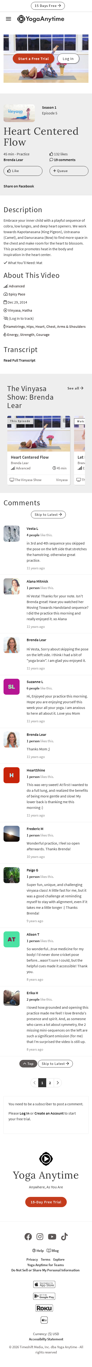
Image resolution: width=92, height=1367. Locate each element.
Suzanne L (35, 681)
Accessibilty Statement (46, 1339)
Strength (27, 334)
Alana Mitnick (37, 581)
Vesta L (32, 528)
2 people (33, 999)
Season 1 (49, 107)
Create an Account (49, 1113)
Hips (30, 326)
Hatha (27, 310)
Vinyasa (14, 310)
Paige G (32, 870)
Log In (24, 1113)
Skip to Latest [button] (47, 514)
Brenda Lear (13, 159)
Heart (40, 326)
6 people (33, 688)
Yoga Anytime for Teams (45, 1265)
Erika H (32, 992)
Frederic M (35, 828)
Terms (45, 1259)
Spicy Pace (16, 294)
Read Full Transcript (19, 360)
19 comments (64, 159)
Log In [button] (68, 58)
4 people (33, 535)
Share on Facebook (19, 186)
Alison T (33, 934)
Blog (55, 1250)
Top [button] (29, 1063)
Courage (43, 334)
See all (73, 388)
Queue (62, 170)
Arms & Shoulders (71, 326)
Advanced (17, 286)
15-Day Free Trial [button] (46, 1202)
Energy (12, 334)
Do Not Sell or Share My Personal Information (45, 1270)
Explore (59, 1259)
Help (40, 1250)
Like (15, 170)
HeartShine (36, 770)
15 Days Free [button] (46, 5)
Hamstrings (15, 326)
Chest (50, 326)
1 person (33, 587)
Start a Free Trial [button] (33, 58)
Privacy (32, 1259)
